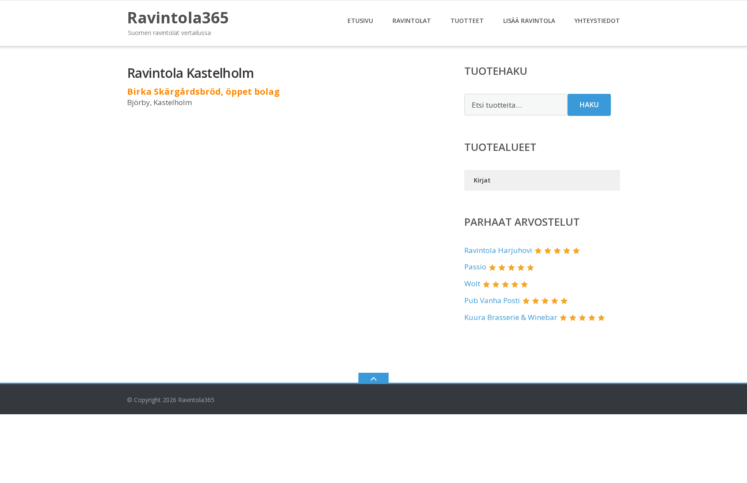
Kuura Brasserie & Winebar (510, 317)
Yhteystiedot (597, 20)
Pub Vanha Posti (492, 300)
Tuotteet (467, 20)
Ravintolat (412, 20)
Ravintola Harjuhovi (498, 250)
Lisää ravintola (529, 20)
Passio (475, 267)
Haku (589, 104)
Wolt (472, 283)
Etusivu (360, 20)
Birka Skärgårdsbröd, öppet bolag (203, 91)
